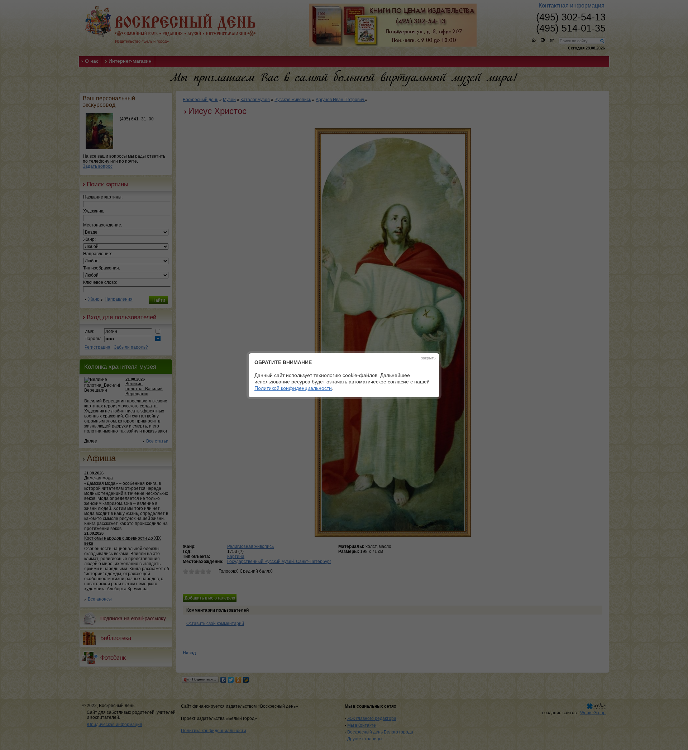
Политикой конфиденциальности (293, 388)
